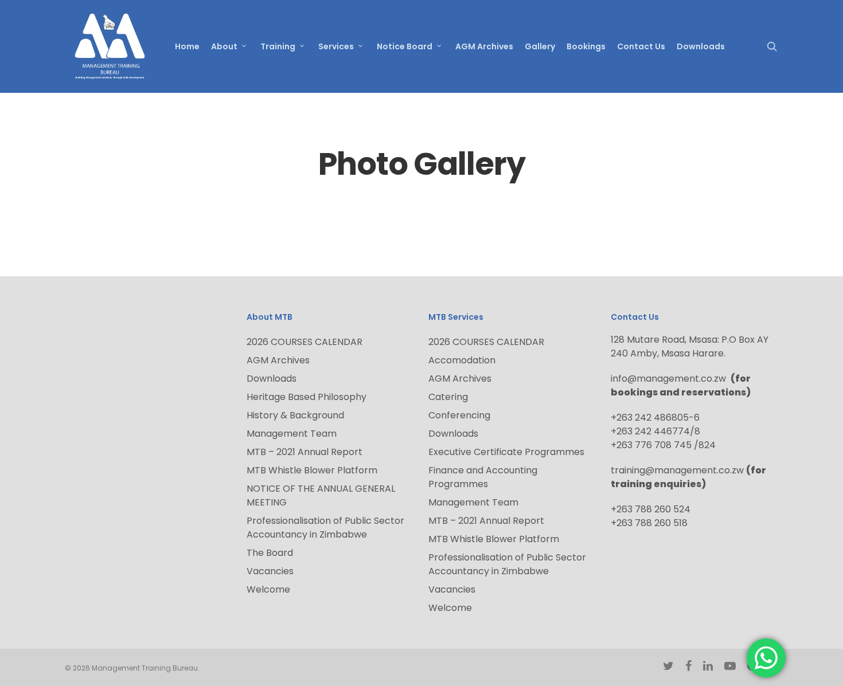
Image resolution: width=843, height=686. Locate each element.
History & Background (295, 415)
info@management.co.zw (671, 378)
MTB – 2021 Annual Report (304, 451)
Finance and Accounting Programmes (482, 477)
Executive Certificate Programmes (506, 451)
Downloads (271, 378)
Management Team (292, 433)
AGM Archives (278, 360)
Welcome (268, 589)
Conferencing (459, 415)
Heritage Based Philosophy (306, 396)
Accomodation (461, 360)
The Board (270, 552)
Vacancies (270, 571)
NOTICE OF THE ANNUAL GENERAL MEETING (321, 495)
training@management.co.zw (677, 470)
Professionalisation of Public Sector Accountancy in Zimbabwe (325, 527)
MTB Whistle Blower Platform (312, 470)
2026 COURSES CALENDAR (304, 341)
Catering (448, 396)
